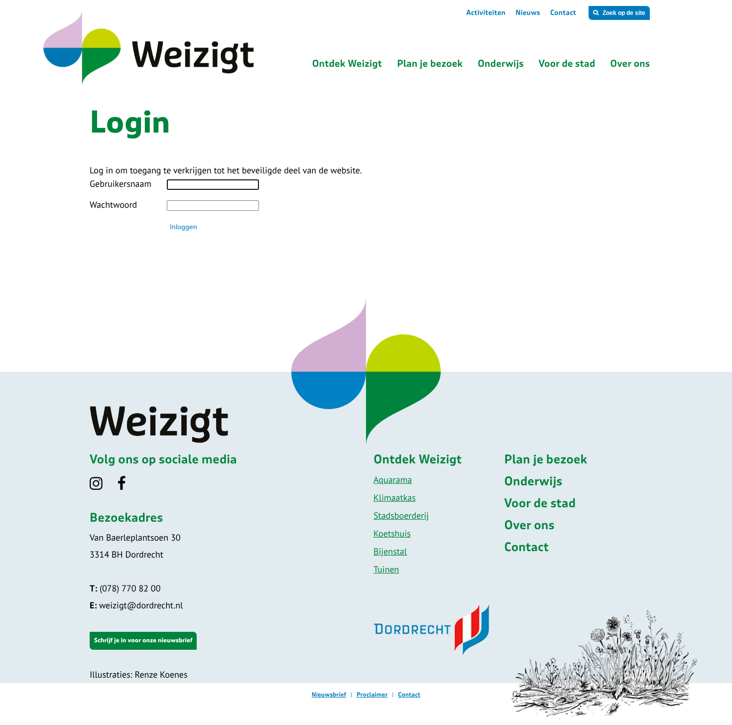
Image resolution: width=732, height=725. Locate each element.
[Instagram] (102, 486)
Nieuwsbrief (329, 695)
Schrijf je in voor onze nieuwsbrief (143, 641)
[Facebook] (128, 486)
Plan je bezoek (546, 460)
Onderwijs (533, 482)
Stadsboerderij (401, 515)
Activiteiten (485, 12)
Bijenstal (390, 551)
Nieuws (527, 12)
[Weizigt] (188, 84)
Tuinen (386, 569)
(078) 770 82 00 (125, 588)
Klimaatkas (394, 497)
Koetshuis (392, 533)
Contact (563, 12)
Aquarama (392, 479)
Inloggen (183, 227)
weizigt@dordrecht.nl (136, 605)
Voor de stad (540, 504)
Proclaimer (372, 695)
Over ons (529, 526)
